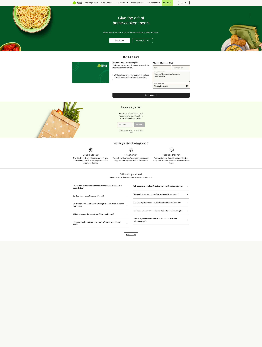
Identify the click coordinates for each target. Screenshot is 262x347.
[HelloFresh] (77, 2)
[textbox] (171, 77)
